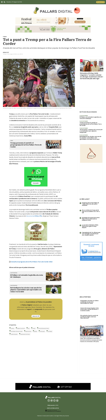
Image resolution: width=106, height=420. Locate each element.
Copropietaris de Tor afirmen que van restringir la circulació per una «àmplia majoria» (91, 234)
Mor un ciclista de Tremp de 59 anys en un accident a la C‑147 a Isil (91, 211)
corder (34, 328)
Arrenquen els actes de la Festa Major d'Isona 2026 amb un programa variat (91, 219)
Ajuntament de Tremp (25, 334)
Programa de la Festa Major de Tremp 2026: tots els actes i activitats (90, 204)
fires (11, 140)
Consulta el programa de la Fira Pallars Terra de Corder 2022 (31, 262)
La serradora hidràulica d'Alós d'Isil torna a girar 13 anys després (90, 226)
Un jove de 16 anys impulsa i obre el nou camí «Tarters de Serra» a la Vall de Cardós (89, 309)
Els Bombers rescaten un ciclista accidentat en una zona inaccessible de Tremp (89, 302)
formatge (50, 331)
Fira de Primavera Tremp (43, 328)
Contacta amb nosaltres (47, 415)
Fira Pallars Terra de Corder (16, 331)
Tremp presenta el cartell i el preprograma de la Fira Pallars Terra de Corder (26, 145)
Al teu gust (42, 331)
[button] (100, 2)
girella (35, 331)
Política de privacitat (64, 415)
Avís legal (56, 415)
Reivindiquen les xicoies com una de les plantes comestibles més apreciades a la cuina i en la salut (26, 290)
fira (28, 328)
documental (34, 216)
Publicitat (39, 415)
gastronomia (13, 272)
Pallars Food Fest (21, 328)
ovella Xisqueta (14, 334)
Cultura (12, 328)
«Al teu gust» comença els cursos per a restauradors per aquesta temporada (91, 131)
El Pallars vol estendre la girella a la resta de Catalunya (90, 117)
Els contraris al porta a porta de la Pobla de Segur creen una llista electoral (89, 317)
